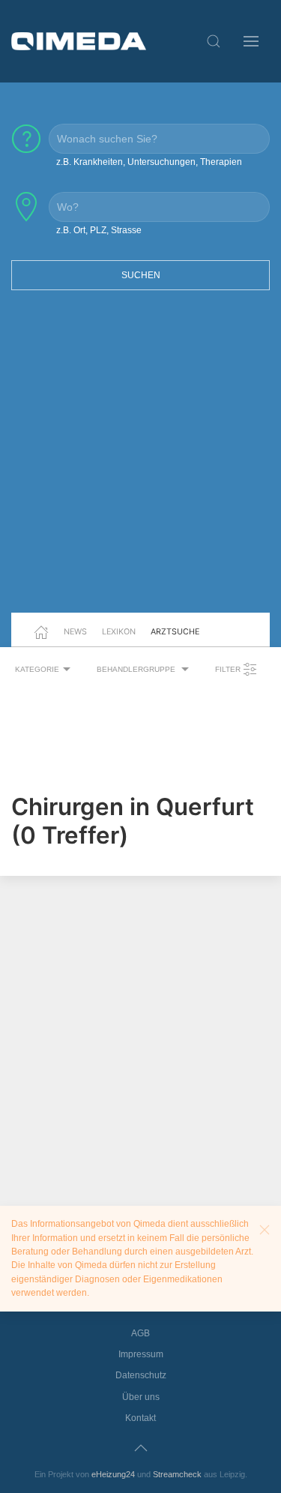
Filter (229, 669)
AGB (140, 1333)
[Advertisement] (140, 460)
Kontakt (140, 1418)
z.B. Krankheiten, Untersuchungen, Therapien (149, 162)
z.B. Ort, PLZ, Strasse (99, 230)
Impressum (140, 1354)
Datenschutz (140, 1375)
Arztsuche (175, 631)
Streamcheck (177, 1474)
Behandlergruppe (137, 669)
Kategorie (37, 669)
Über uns (141, 1397)
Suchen (140, 275)
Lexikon (119, 631)
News (75, 631)
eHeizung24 (113, 1474)
